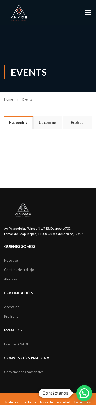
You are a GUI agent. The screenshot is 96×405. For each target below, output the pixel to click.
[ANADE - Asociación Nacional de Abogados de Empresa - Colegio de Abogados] (19, 13)
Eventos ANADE (16, 344)
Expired (77, 122)
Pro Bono (11, 316)
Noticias (11, 402)
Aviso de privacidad (54, 402)
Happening (18, 122)
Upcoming (47, 122)
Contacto (28, 402)
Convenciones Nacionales (23, 372)
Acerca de (11, 307)
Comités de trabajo (19, 270)
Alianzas (10, 279)
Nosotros (11, 260)
